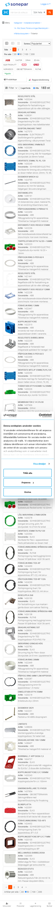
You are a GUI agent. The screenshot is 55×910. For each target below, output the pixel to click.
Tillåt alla (27, 473)
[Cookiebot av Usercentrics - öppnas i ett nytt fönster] (43, 415)
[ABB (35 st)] (7, 60)
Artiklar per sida (11, 891)
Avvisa (27, 492)
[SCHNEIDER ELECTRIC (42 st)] (7, 74)
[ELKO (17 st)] (24, 65)
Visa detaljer (39, 464)
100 (26, 54)
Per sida (7, 54)
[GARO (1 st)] (36, 65)
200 (33, 54)
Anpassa (25, 482)
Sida (6, 49)
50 (20, 54)
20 (15, 54)
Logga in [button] (45, 3)
